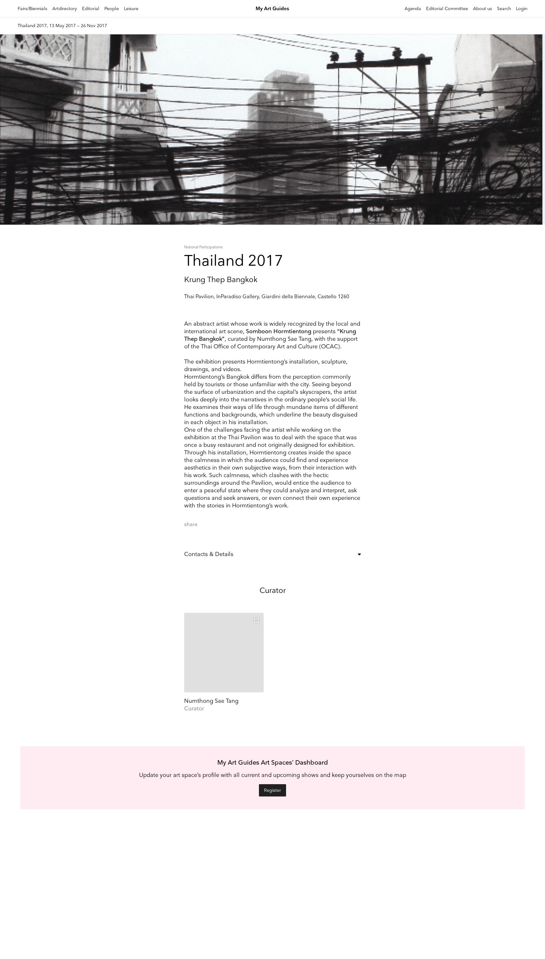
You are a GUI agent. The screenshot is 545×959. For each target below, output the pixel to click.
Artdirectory (64, 8)
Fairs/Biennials (32, 8)
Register (272, 790)
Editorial (90, 8)
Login (521, 8)
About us (482, 8)
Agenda (413, 8)
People (111, 8)
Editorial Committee (447, 8)
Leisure (131, 8)
